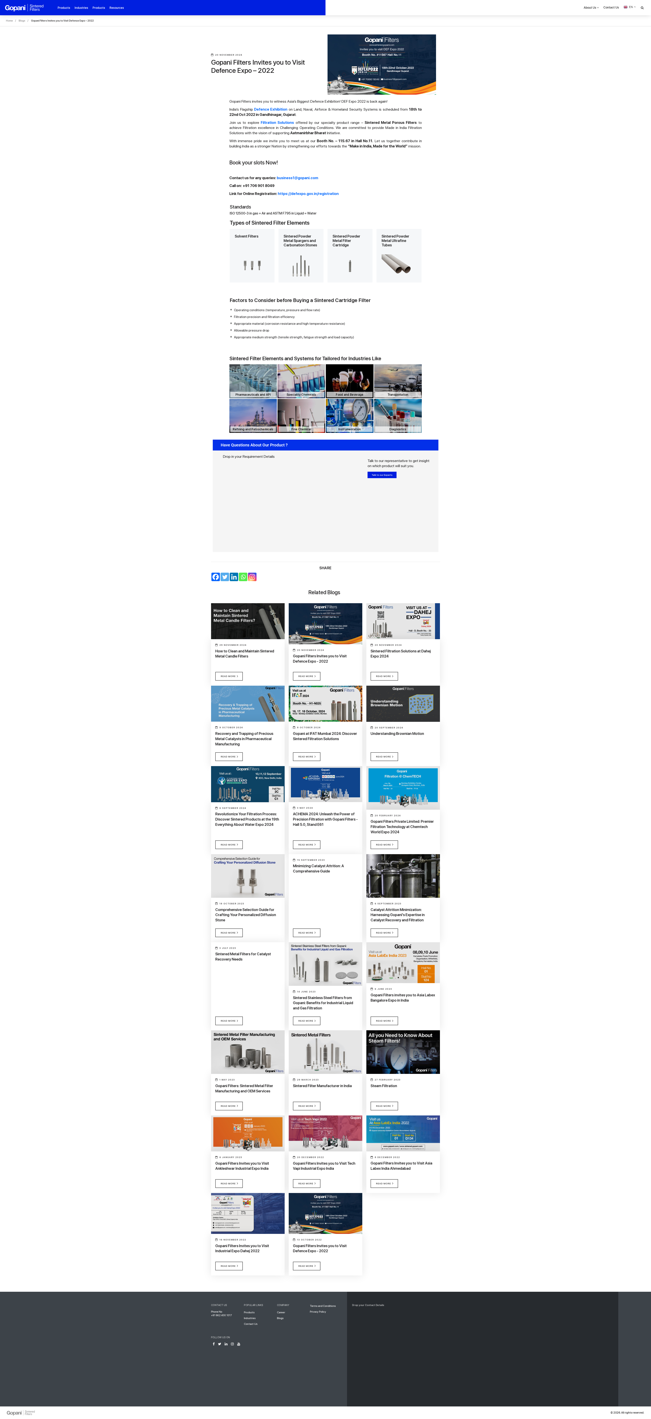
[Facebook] (215, 577)
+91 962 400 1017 (221, 1315)
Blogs (22, 20)
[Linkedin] (234, 577)
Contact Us (611, 7)
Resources (117, 8)
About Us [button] (590, 7)
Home (9, 20)
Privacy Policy (318, 1311)
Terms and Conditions (323, 1306)
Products (64, 8)
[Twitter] (225, 577)
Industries (81, 8)
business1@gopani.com (297, 178)
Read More (228, 676)
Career (281, 1312)
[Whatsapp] (243, 577)
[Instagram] (252, 577)
